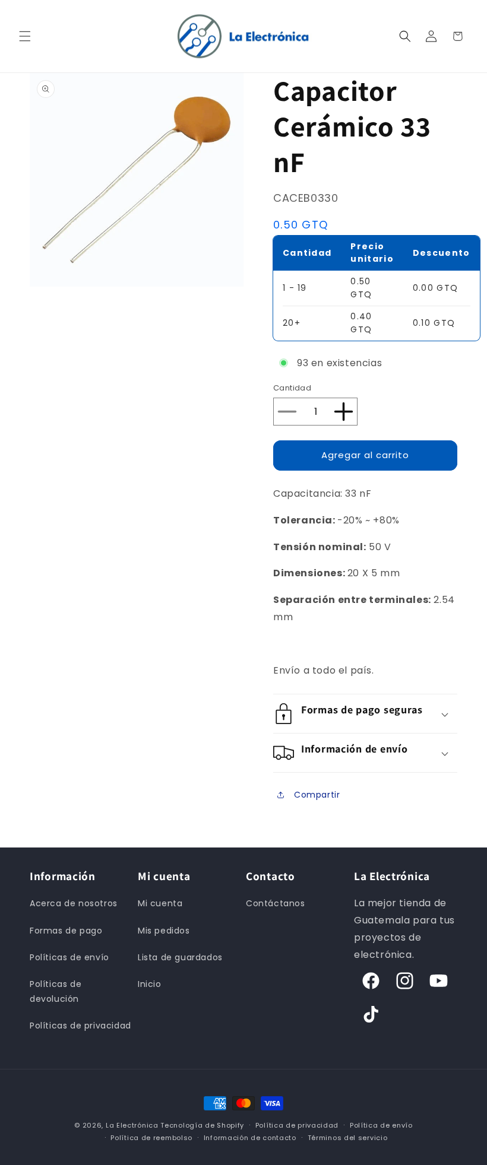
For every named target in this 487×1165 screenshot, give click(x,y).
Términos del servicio (348, 1137)
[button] (25, 36)
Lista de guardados (180, 957)
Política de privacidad (297, 1125)
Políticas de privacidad (80, 1025)
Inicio (150, 984)
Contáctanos (275, 903)
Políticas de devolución (55, 991)
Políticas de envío (69, 957)
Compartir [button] (317, 795)
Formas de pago (66, 931)
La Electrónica (132, 1125)
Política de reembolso (151, 1137)
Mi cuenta (160, 903)
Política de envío (381, 1125)
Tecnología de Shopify (202, 1125)
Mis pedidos (164, 931)
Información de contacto (250, 1137)
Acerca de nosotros (74, 903)
